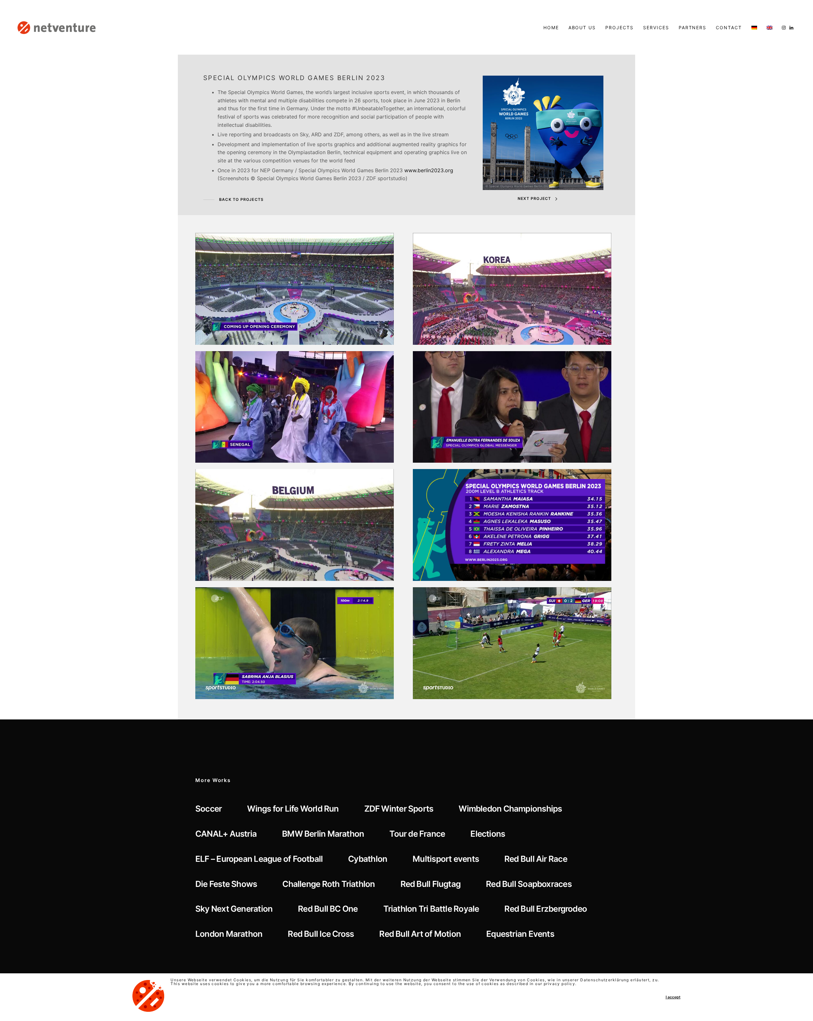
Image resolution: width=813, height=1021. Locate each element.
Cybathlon (367, 859)
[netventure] (56, 27)
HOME (551, 27)
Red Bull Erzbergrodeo (545, 909)
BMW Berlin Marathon (323, 834)
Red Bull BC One (328, 909)
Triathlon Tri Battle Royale (431, 909)
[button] (233, 199)
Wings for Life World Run (293, 808)
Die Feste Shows (226, 884)
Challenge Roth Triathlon (328, 884)
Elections (487, 834)
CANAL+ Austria (226, 834)
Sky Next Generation (233, 909)
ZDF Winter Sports (398, 808)
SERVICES (656, 27)
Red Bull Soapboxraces (529, 884)
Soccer (208, 808)
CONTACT (729, 27)
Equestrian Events (520, 934)
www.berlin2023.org (428, 170)
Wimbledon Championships (510, 808)
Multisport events (446, 859)
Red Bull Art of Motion (420, 934)
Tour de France (417, 834)
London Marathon (228, 934)
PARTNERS (693, 27)
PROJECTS (619, 27)
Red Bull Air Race (535, 859)
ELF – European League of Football (259, 859)
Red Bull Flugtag (430, 884)
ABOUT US (582, 27)
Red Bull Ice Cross (321, 934)
